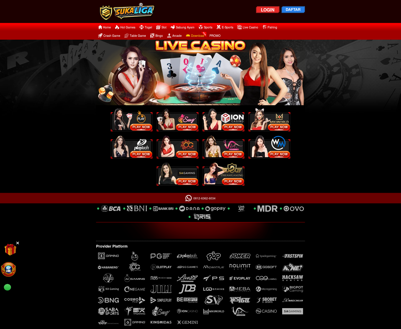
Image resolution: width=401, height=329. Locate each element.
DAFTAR (293, 9)
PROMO (215, 35)
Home (107, 27)
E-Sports (227, 27)
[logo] (131, 11)
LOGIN (267, 9)
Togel (148, 27)
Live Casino (250, 27)
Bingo (159, 35)
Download (197, 35)
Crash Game (111, 35)
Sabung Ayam (185, 27)
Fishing (272, 27)
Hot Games (127, 27)
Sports (208, 27)
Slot (163, 27)
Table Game (138, 35)
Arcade (177, 35)
